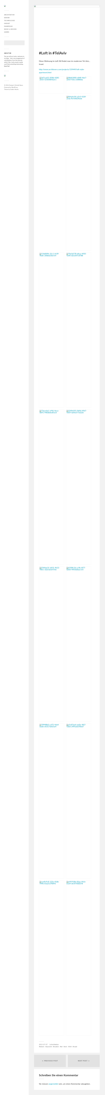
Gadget (7, 23)
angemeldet (53, 1084)
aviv (65, 1046)
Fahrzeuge (8, 26)
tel (62, 1046)
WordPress (14, 87)
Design (7, 17)
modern (56, 1046)
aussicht (49, 1046)
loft (70, 1046)
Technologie (9, 20)
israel (75, 1046)
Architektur (9, 14)
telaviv (42, 1046)
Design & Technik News (16, 85)
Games (6, 32)
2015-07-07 (43, 1044)
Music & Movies (10, 29)
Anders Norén (14, 89)
